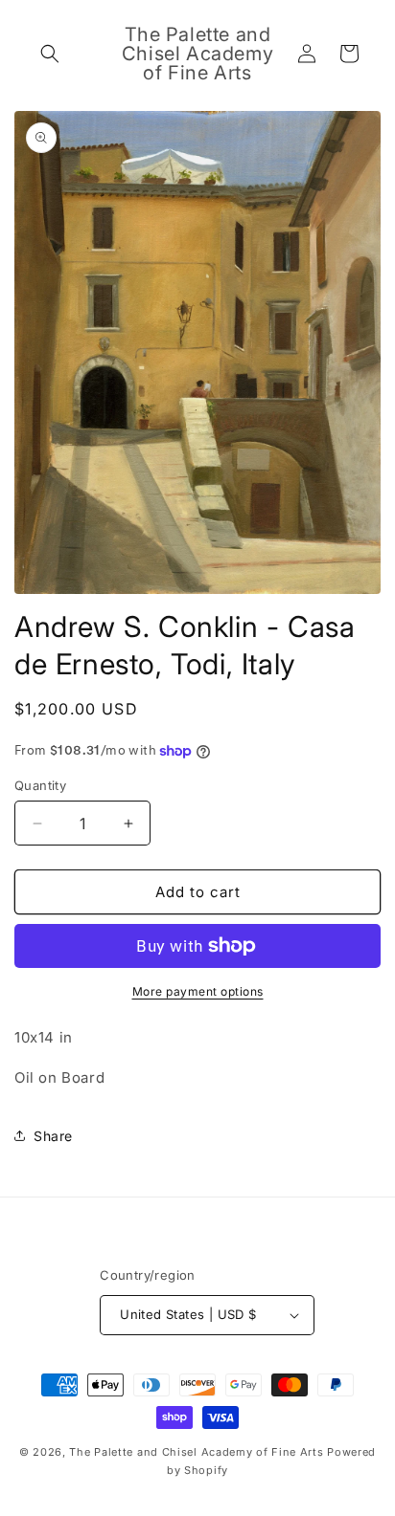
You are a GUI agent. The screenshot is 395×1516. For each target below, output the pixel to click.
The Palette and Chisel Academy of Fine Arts (196, 1452)
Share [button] (53, 1136)
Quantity (40, 785)
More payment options (198, 991)
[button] (50, 54)
